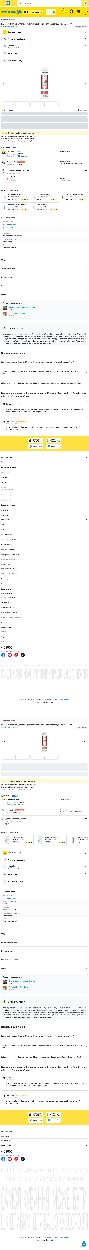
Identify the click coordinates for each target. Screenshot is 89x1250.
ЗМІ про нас (5, 510)
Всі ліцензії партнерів (8, 467)
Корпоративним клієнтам (10, 555)
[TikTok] (23, 655)
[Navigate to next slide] (85, 83)
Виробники (5, 584)
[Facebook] (3, 655)
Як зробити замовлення (9, 560)
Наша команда (6, 500)
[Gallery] (44, 83)
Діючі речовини (6, 593)
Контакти (4, 477)
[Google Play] (53, 440)
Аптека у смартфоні (8, 549)
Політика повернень (8, 597)
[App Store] (35, 440)
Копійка (3, 632)
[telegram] (53, 446)
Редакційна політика (8, 607)
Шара (3, 637)
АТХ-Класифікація (7, 569)
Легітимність (5, 623)
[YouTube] (10, 655)
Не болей (4, 642)
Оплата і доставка (7, 579)
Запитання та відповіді (9, 574)
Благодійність (6, 515)
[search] (54, 12)
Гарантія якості (6, 602)
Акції (3, 524)
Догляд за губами (9, 19)
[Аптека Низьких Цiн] (12, 12)
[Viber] (35, 446)
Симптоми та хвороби (8, 539)
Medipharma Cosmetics (9, 27)
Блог (2, 529)
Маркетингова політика (9, 612)
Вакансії (4, 482)
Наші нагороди (6, 495)
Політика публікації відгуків (11, 618)
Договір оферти (6, 544)
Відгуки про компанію (8, 505)
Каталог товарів (34, 12)
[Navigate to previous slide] (4, 83)
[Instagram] (16, 655)
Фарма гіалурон (9, 224)
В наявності (17, 156)
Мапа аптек (5, 472)
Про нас (4, 462)
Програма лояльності (8, 534)
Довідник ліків (6, 589)
